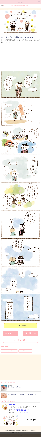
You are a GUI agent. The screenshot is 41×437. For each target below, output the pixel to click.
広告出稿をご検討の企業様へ (22, 430)
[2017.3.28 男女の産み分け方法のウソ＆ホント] (13, 390)
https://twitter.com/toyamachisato (21, 409)
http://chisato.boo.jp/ (21, 410)
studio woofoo (25, 412)
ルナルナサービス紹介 (10, 430)
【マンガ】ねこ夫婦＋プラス (9, 351)
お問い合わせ (32, 430)
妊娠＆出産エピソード (25, 351)
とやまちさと (13, 404)
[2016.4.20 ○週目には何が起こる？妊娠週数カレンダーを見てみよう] (19, 398)
